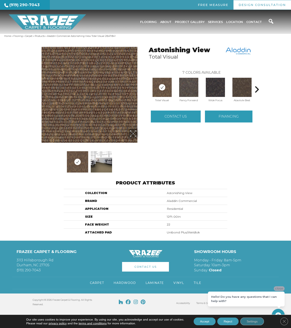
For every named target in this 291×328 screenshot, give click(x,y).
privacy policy (58, 323)
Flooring (18, 36)
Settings (252, 321)
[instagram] (136, 302)
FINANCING (229, 116)
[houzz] (121, 302)
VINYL (178, 283)
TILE (197, 283)
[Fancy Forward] (188, 87)
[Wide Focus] (215, 87)
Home (7, 36)
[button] (145, 267)
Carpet (28, 36)
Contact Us (175, 116)
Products (40, 36)
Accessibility (183, 303)
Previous (38, 160)
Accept (204, 321)
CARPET (97, 283)
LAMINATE (155, 283)
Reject (228, 321)
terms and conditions (93, 323)
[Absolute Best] (242, 87)
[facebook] (128, 302)
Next (140, 160)
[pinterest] (143, 302)
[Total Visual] (162, 87)
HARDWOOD (125, 283)
